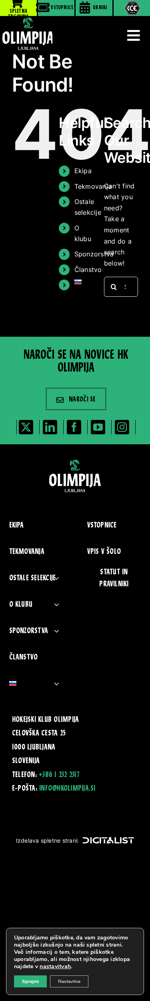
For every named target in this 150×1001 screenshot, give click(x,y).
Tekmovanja (93, 186)
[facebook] (74, 427)
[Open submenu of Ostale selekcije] (56, 578)
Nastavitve (69, 981)
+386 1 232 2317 (59, 775)
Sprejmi (30, 981)
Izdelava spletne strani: (47, 840)
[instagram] (122, 427)
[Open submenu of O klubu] (56, 604)
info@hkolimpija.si (67, 788)
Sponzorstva (94, 254)
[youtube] (98, 427)
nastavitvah (55, 966)
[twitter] (26, 427)
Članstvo (88, 270)
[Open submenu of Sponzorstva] (56, 631)
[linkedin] (50, 427)
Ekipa (83, 171)
